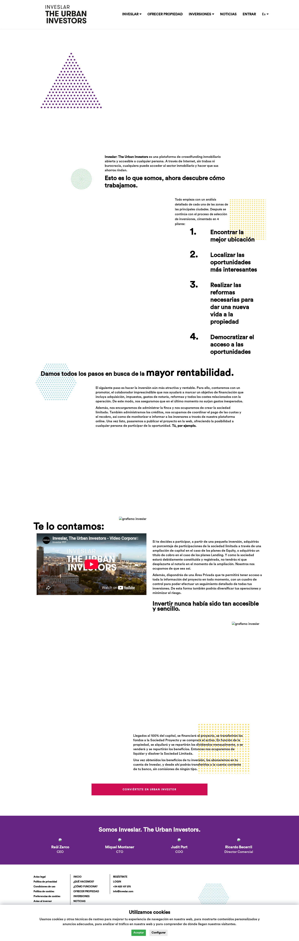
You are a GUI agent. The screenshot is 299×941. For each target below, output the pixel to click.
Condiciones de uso (44, 886)
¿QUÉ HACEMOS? (83, 881)
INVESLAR (130, 14)
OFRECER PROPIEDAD (165, 14)
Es (264, 14)
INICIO (77, 877)
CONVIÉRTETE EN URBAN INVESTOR (149, 789)
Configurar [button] (159, 932)
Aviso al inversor (43, 901)
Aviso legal (40, 877)
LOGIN (117, 881)
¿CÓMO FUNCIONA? (85, 886)
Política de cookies (44, 891)
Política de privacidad (45, 881)
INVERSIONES (200, 14)
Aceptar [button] (138, 932)
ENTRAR (249, 14)
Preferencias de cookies (47, 896)
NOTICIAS (228, 14)
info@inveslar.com (123, 891)
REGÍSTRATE (120, 877)
